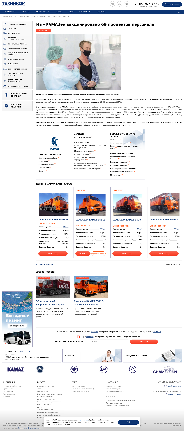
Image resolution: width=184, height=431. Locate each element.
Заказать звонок (172, 4)
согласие (94, 332)
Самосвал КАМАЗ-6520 (127, 219)
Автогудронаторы (82, 154)
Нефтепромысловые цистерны (88, 169)
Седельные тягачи (47, 164)
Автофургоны (45, 168)
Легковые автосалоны (114, 403)
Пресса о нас (8, 389)
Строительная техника (17, 44)
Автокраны (115, 140)
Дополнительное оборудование (15, 81)
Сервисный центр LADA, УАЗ (82, 391)
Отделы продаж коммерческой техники (120, 400)
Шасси (43, 171)
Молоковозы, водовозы (85, 151)
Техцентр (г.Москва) (79, 386)
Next (181, 369)
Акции (71, 12)
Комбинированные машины (122, 172)
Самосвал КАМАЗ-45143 (53, 219)
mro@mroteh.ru (152, 6)
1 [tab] (5, 343)
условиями (83, 420)
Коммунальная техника (17, 48)
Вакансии (6, 397)
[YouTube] (119, 4)
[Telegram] (126, 4)
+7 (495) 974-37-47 (146, 4)
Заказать (83, 253)
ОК (128, 422)
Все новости (25, 352)
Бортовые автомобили (49, 158)
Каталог (25, 12)
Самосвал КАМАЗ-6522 (164, 219)
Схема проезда (174, 394)
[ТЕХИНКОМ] (16, 4)
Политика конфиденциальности (29, 428)
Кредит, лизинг (42, 12)
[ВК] (112, 4)
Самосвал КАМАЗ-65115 (90, 219)
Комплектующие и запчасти (15, 75)
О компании (10, 12)
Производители (9, 394)
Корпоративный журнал (12, 386)
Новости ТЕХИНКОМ (113, 386)
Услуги (75, 382)
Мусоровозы (116, 175)
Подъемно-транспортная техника (17, 39)
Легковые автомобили (17, 69)
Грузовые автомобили (17, 24)
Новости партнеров (113, 389)
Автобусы (12, 29)
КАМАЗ (65, 227)
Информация (84, 12)
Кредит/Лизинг (98, 253)
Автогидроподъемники (120, 143)
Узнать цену (53, 253)
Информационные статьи (115, 391)
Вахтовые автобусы (83, 137)
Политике (157, 332)
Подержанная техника (18, 86)
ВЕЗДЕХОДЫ (13, 64)
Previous (2, 369)
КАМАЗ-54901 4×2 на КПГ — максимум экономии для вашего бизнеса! (28, 358)
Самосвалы (44, 161)
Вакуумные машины (120, 162)
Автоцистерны (14, 33)
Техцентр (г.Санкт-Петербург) (83, 389)
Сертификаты (8, 391)
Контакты (101, 12)
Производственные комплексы (117, 406)
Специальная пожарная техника (18, 54)
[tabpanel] (17, 319)
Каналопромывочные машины (123, 169)
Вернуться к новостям (44, 265)
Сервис (59, 12)
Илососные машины (119, 165)
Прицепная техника (16, 59)
